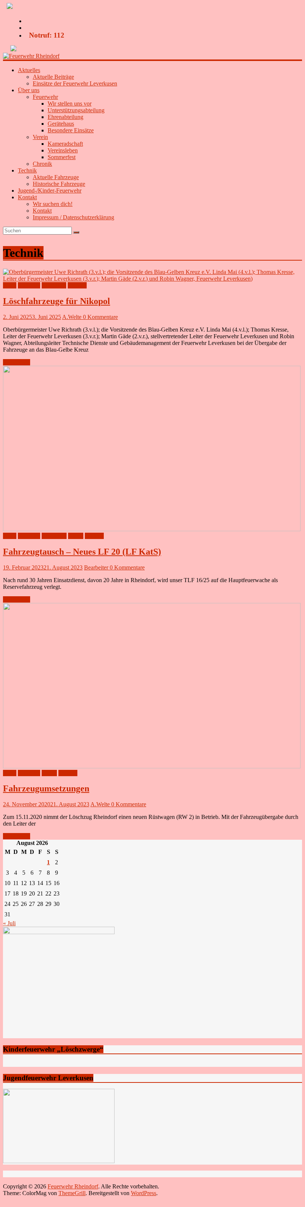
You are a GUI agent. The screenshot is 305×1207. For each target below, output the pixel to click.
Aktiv (9, 285)
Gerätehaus (61, 123)
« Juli (9, 923)
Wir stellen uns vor (70, 103)
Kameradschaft (65, 144)
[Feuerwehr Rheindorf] (31, 56)
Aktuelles (29, 285)
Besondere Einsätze (71, 130)
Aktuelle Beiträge (53, 77)
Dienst (75, 536)
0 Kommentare (100, 317)
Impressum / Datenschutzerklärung (73, 217)
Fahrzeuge (54, 285)
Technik (77, 285)
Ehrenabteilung (65, 117)
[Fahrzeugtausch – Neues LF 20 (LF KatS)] (152, 529)
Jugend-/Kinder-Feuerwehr (49, 190)
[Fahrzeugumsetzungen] (152, 766)
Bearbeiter (97, 567)
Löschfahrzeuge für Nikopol (56, 301)
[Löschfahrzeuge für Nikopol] (152, 278)
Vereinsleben (63, 150)
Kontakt (42, 210)
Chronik (42, 164)
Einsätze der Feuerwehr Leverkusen (75, 83)
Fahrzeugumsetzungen (46, 788)
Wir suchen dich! (53, 204)
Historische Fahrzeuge (59, 184)
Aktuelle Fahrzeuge (56, 177)
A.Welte (72, 317)
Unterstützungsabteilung (76, 110)
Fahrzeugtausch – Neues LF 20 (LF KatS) (82, 551)
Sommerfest (62, 157)
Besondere (54, 536)
